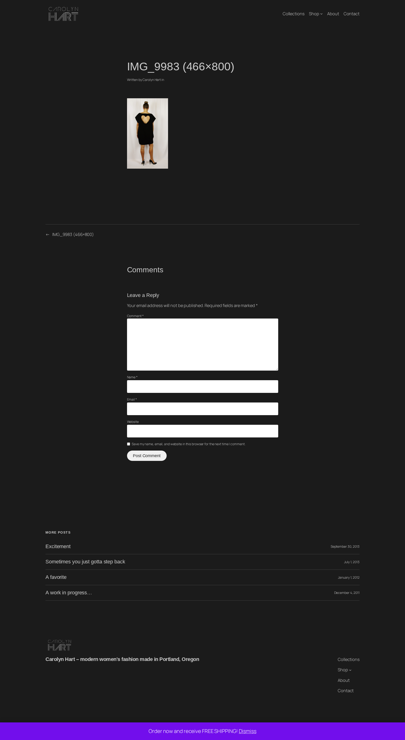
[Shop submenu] (321, 13)
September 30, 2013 (345, 546)
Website (133, 421)
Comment (135, 316)
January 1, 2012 (349, 577)
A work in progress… (68, 593)
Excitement (58, 546)
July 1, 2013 (352, 562)
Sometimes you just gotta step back (85, 562)
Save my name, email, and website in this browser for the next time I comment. (188, 444)
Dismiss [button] (247, 731)
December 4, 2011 (347, 592)
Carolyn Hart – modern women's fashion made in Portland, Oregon (122, 659)
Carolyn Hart (151, 79)
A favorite (56, 577)
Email (132, 399)
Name (132, 377)
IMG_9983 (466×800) (73, 234)
